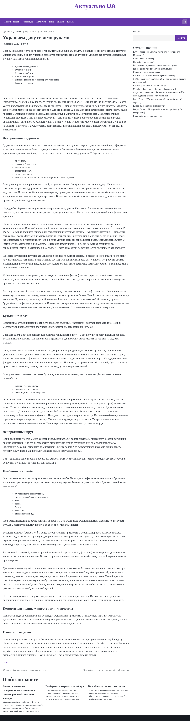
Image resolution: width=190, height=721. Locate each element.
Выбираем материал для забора (64, 686)
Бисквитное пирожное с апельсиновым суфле (155, 65)
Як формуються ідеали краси (147, 72)
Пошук (136, 31)
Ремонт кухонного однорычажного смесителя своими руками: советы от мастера (19, 692)
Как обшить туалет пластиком (106, 686)
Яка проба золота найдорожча (147, 116)
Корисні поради (11, 21)
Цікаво (60, 21)
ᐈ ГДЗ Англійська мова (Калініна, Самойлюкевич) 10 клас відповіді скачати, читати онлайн (159, 94)
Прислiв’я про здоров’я (144, 62)
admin (24, 43)
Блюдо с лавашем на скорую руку (149, 106)
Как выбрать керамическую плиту (149, 85)
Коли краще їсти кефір (143, 58)
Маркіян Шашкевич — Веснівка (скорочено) (154, 89)
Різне (51, 21)
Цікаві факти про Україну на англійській (152, 68)
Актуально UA (95, 6)
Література (28, 21)
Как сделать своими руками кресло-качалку (154, 75)
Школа (70, 21)
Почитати (41, 21)
